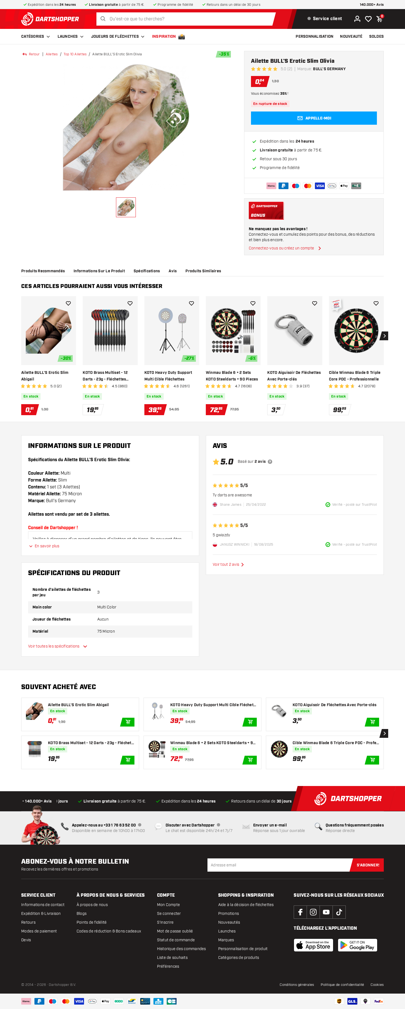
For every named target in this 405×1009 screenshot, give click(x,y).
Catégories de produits (238, 957)
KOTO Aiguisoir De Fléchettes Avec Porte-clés (294, 376)
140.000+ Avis (372, 4)
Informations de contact (42, 904)
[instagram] (313, 912)
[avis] (270, 461)
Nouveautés (229, 922)
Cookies (377, 985)
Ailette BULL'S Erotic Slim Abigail (45, 376)
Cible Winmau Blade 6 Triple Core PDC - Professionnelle (355, 376)
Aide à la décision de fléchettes (246, 904)
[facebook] (300, 912)
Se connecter (169, 913)
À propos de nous (92, 904)
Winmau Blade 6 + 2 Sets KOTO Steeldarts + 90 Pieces (232, 376)
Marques (226, 940)
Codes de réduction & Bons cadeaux (109, 931)
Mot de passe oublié (175, 931)
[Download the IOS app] (313, 945)
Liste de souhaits (172, 957)
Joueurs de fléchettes (115, 36)
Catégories (32, 36)
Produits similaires (203, 271)
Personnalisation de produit (243, 949)
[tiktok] (339, 912)
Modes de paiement (39, 931)
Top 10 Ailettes (75, 54)
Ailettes (52, 54)
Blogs (82, 913)
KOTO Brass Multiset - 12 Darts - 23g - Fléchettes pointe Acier (105, 376)
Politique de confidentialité (342, 985)
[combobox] (187, 19)
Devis (26, 940)
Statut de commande (176, 940)
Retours (28, 922)
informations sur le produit (99, 271)
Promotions (228, 913)
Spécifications (147, 271)
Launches (68, 36)
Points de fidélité (92, 922)
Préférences (168, 966)
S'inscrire (165, 922)
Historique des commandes (181, 949)
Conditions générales (297, 985)
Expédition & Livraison (41, 913)
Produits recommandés (43, 271)
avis (173, 271)
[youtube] (326, 912)
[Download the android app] (357, 945)
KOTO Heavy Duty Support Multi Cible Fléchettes (168, 376)
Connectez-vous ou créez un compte (281, 248)
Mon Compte (168, 904)
